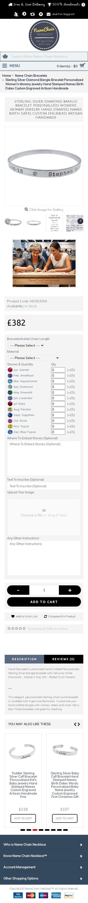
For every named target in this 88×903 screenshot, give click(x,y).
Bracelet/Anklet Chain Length (28, 339)
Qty (53, 364)
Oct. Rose (20, 420)
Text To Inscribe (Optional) (25, 479)
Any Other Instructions (23, 538)
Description (24, 659)
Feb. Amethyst (24, 375)
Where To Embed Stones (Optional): (32, 438)
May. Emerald (23, 392)
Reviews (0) (63, 659)
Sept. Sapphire (24, 415)
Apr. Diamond (23, 386)
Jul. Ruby (19, 403)
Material (13, 351)
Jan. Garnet (21, 370)
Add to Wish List (26, 616)
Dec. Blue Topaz (25, 432)
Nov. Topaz (21, 426)
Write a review (57, 629)
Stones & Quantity (20, 364)
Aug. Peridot (22, 409)
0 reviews (35, 629)
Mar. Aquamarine (25, 381)
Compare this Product (62, 616)
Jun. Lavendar (23, 398)
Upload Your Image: (21, 492)
